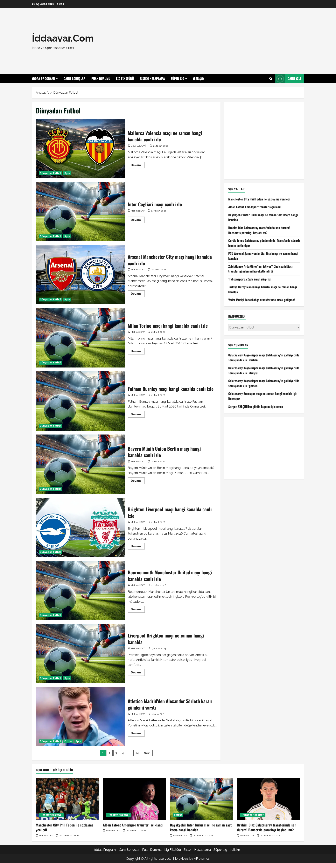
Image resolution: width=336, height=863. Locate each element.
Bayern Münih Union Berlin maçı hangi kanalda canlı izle (80, 464)
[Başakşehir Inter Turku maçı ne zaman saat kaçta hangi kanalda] (201, 799)
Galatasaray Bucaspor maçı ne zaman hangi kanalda (260, 393)
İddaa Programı (43, 78)
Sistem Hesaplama (152, 78)
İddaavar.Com (63, 38)
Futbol (68, 741)
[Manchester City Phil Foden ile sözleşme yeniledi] (67, 799)
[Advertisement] (223, 41)
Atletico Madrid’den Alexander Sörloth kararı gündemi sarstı (80, 716)
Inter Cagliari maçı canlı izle (80, 211)
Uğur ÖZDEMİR (139, 146)
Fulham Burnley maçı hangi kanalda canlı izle (80, 401)
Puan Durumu (100, 78)
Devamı (138, 165)
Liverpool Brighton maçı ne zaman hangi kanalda (80, 653)
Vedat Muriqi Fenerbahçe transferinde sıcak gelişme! (261, 299)
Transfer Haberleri (51, 814)
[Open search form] (270, 79)
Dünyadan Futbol (50, 173)
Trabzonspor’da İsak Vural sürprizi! (249, 279)
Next (147, 753)
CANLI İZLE (294, 78)
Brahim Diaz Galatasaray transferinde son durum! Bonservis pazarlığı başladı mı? (259, 230)
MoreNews (181, 858)
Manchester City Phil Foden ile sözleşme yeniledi (259, 199)
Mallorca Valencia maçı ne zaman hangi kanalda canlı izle (80, 148)
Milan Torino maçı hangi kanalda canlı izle (80, 337)
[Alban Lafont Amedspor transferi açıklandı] (134, 799)
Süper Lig (177, 78)
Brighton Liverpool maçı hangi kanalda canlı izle (80, 527)
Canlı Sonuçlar (75, 78)
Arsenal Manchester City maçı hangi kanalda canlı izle (80, 274)
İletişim (198, 78)
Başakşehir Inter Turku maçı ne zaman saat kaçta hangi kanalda (201, 827)
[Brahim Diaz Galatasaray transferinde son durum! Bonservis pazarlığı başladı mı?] (268, 799)
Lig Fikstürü (125, 78)
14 (137, 753)
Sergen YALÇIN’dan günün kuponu (249, 406)
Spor (67, 173)
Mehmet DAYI (138, 210)
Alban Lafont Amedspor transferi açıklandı (254, 206)
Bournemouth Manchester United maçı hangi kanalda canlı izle (80, 590)
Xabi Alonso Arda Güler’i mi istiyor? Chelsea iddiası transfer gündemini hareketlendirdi (260, 268)
